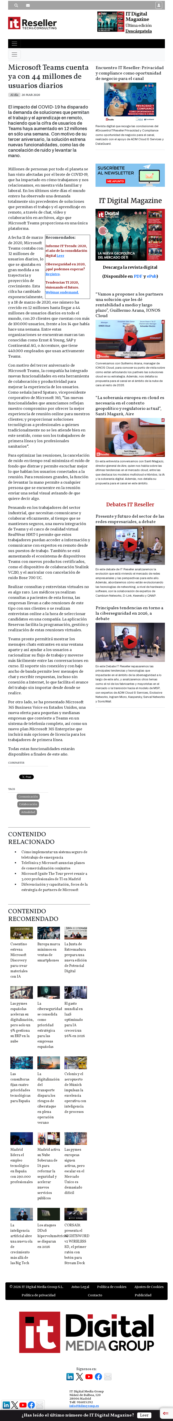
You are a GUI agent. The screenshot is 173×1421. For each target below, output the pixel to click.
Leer (60, 256)
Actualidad (28, 812)
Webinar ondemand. (62, 292)
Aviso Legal (80, 1287)
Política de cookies (111, 1287)
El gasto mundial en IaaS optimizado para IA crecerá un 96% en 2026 (74, 1020)
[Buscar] (16, 5)
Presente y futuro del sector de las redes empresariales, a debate (130, 519)
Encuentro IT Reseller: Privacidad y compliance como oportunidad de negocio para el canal (130, 73)
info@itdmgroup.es (84, 1405)
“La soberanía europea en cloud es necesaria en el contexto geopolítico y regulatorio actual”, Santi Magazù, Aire (130, 406)
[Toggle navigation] (14, 43)
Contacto (95, 1295)
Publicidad (143, 1295)
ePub (151, 276)
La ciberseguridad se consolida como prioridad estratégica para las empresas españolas (49, 1025)
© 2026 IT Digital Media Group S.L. (36, 1287)
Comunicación (28, 796)
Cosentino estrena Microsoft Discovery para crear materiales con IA (18, 960)
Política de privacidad (38, 1295)
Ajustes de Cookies (149, 1287)
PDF (138, 276)
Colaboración (28, 804)
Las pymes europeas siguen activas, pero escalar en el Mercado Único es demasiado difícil (74, 1171)
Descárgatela (138, 31)
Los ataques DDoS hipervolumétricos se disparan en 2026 (52, 1236)
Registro (53, 274)
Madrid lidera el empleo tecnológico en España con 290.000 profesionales (21, 1166)
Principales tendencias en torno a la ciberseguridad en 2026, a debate (129, 613)
